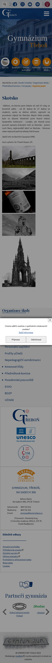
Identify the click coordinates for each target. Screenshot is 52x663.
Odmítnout (36, 339)
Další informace (26, 332)
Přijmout (16, 339)
